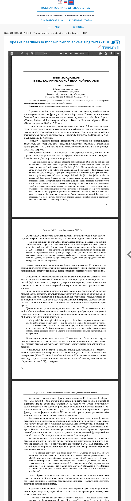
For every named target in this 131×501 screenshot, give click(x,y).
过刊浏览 (78, 27)
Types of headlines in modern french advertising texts (57, 33)
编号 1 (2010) (25, 33)
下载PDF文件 (111, 47)
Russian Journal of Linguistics (65, 11)
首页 (6, 33)
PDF (85, 33)
